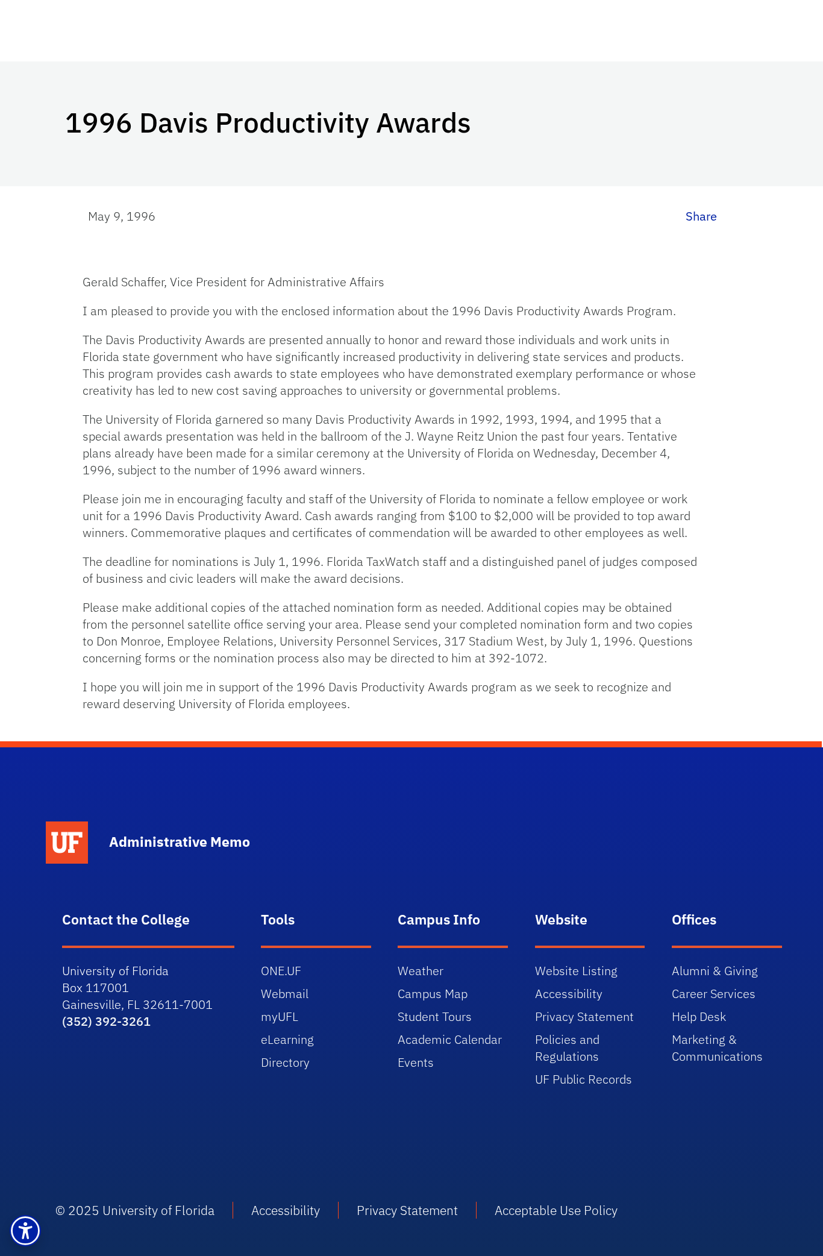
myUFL (279, 1016)
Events (416, 1062)
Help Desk (699, 1016)
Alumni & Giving (715, 970)
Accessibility (568, 993)
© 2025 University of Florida (134, 1210)
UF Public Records (583, 1079)
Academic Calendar (450, 1039)
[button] (25, 1230)
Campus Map (433, 993)
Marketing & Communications (717, 1047)
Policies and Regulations (567, 1047)
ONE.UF (281, 970)
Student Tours (435, 1016)
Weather (420, 970)
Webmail (284, 993)
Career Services (714, 993)
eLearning (287, 1039)
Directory (285, 1062)
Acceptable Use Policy (556, 1210)
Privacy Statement (584, 1016)
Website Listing (576, 970)
